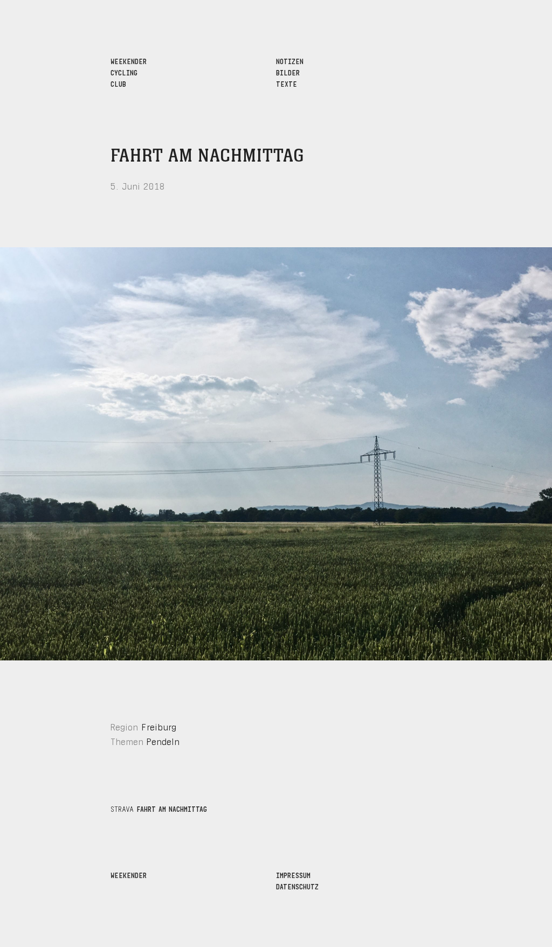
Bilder (288, 71)
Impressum (293, 874)
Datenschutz (297, 885)
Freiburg (158, 726)
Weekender (129, 874)
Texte (286, 83)
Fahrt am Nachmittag (208, 156)
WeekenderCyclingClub (129, 72)
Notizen (289, 60)
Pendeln (163, 740)
